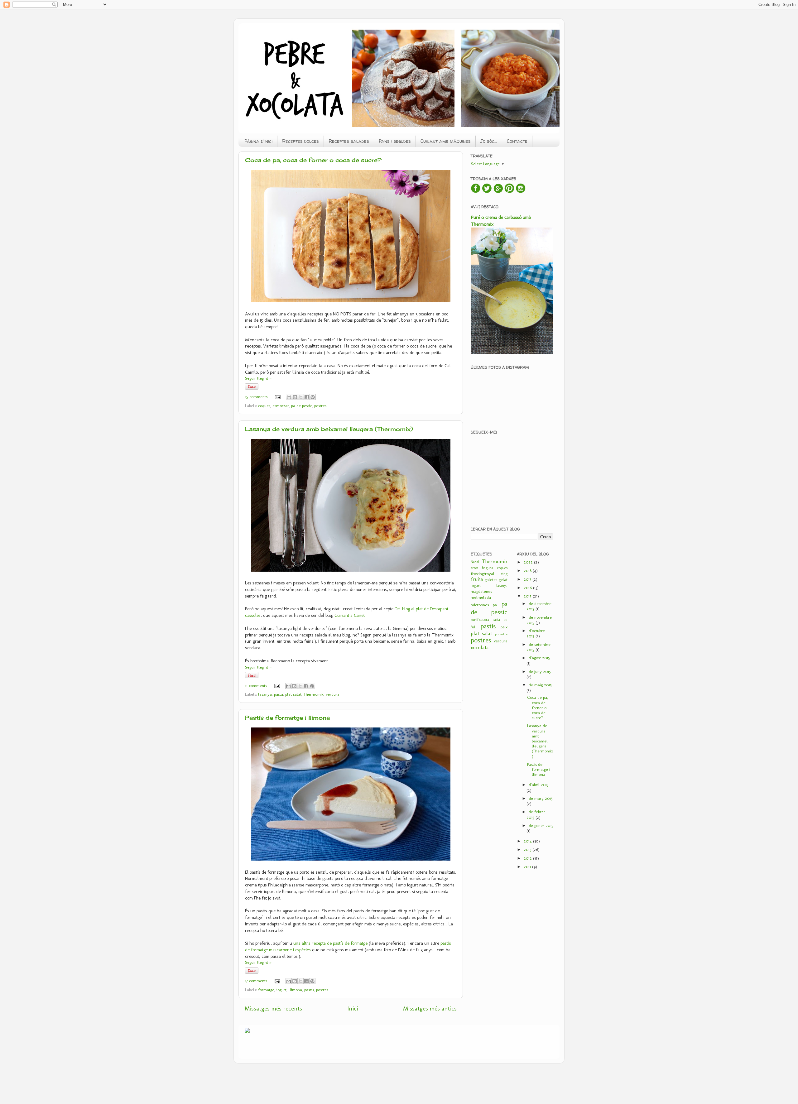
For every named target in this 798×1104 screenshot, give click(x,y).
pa (495, 604)
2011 (528, 866)
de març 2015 (541, 798)
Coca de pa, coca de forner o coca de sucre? (313, 159)
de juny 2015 (540, 671)
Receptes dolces (300, 141)
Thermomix (314, 694)
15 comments (256, 396)
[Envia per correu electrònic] (289, 397)
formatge (266, 989)
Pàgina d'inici (258, 141)
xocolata (479, 647)
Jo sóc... (488, 141)
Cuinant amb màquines (446, 141)
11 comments (256, 685)
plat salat (293, 694)
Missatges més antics (430, 1008)
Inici (352, 1008)
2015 (528, 595)
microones (480, 604)
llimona (295, 989)
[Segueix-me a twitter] (487, 191)
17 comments (256, 980)
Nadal (475, 562)
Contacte (517, 141)
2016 (528, 587)
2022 (529, 561)
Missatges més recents (273, 1008)
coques (264, 405)
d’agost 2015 (539, 657)
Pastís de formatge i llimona (287, 717)
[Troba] (498, 191)
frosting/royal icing (489, 573)
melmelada (481, 597)
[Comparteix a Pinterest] (313, 397)
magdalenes (481, 591)
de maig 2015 (540, 684)
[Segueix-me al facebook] (476, 191)
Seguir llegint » (258, 378)
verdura (332, 694)
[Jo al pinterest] (509, 191)
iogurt (281, 989)
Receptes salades (349, 141)
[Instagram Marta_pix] (521, 191)
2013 (528, 849)
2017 (528, 579)
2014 (528, 840)
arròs (474, 568)
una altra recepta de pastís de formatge (330, 943)
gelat (503, 579)
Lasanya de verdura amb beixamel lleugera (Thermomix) (329, 428)
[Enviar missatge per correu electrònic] (277, 396)
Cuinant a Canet (349, 615)
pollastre (501, 634)
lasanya (265, 694)
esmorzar (280, 405)
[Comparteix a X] (301, 397)
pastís (309, 989)
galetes (491, 579)
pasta (278, 694)
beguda (487, 568)
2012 (528, 858)
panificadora (480, 619)
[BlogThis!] (295, 397)
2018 (528, 570)
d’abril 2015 (539, 784)
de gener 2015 (541, 825)
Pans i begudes (395, 141)
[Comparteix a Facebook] (307, 397)
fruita (477, 579)
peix (504, 626)
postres (320, 405)
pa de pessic (301, 405)
